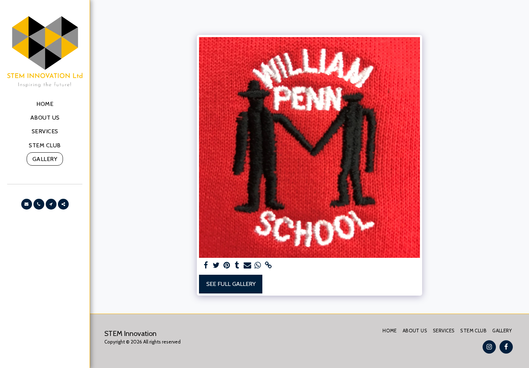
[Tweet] (216, 265)
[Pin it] (226, 265)
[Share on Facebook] (206, 265)
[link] (268, 265)
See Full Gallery (231, 283)
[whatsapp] (258, 265)
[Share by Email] (247, 265)
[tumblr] (237, 265)
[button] (26, 204)
